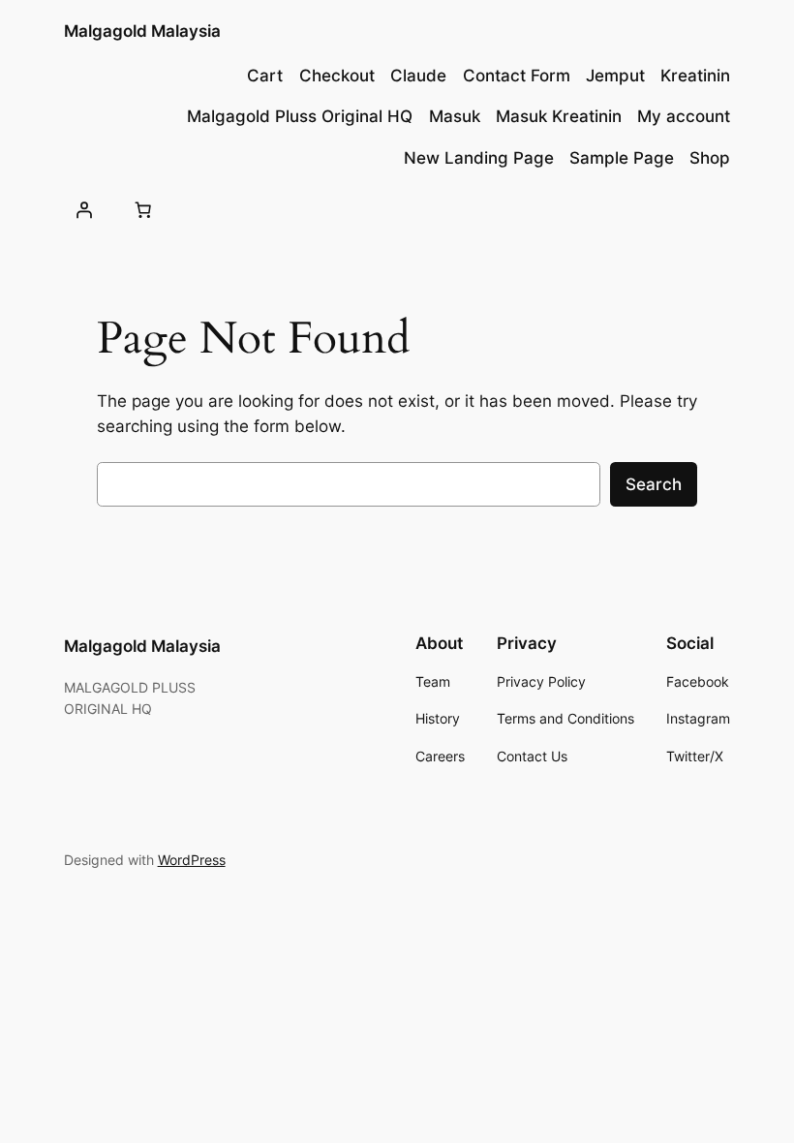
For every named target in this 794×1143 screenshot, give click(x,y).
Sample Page (621, 158)
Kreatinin (695, 75)
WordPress (192, 859)
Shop (709, 158)
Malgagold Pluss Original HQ (299, 116)
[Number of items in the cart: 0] (143, 209)
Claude (418, 75)
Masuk (454, 116)
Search (654, 484)
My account (683, 116)
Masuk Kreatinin (559, 116)
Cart (265, 75)
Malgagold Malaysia (142, 31)
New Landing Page (479, 158)
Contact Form (516, 75)
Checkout (337, 75)
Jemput (615, 75)
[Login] (84, 209)
